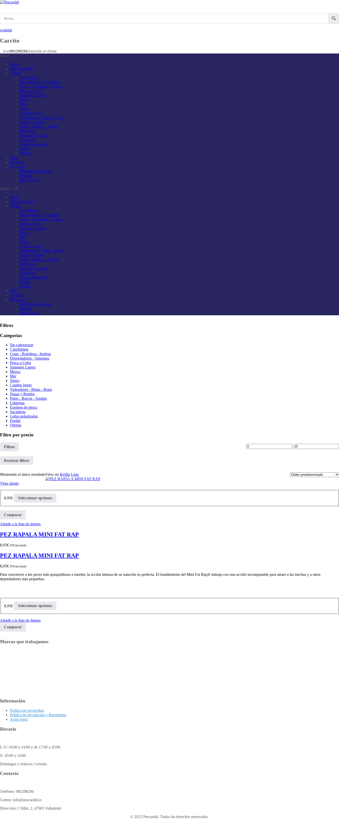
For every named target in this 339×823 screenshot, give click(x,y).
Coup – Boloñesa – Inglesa (41, 86)
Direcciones (29, 180)
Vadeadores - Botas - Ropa (31, 389)
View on (52, 474)
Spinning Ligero (32, 95)
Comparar (13, 515)
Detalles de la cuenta (36, 171)
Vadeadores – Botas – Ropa (41, 117)
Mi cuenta (18, 166)
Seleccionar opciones (35, 498)
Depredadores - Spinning (29, 358)
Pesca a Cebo (30, 91)
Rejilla (65, 474)
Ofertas (25, 153)
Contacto (17, 162)
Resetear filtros (16, 460)
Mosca (25, 100)
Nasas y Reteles (32, 122)
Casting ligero (31, 113)
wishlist (6, 30)
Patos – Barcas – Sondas (39, 126)
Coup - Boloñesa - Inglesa (30, 354)
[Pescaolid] (9, 2)
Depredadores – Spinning (40, 82)
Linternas (27, 131)
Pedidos (26, 175)
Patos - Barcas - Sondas (28, 398)
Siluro (24, 108)
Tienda (15, 73)
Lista (75, 474)
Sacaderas (27, 140)
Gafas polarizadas (34, 144)
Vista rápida (9, 483)
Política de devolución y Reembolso (38, 715)
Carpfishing (29, 77)
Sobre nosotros (21, 68)
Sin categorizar (21, 345)
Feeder (25, 149)
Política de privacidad (27, 710)
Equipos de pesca (33, 135)
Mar (23, 104)
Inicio (14, 64)
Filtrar (9, 447)
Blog (14, 158)
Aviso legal (19, 719)
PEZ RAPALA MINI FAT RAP (39, 534)
